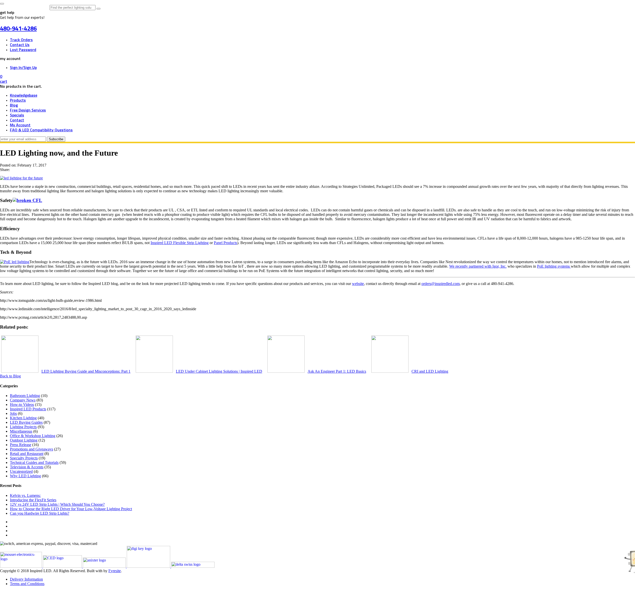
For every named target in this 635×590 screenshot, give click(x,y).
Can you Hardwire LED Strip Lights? (39, 513)
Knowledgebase (23, 95)
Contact (17, 120)
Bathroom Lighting (25, 395)
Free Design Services (28, 110)
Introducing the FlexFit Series (33, 500)
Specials (17, 115)
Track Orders (21, 40)
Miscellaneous (21, 431)
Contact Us (20, 45)
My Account (20, 125)
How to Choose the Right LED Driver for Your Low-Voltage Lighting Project (71, 509)
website (358, 283)
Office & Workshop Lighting (32, 436)
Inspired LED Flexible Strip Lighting (180, 243)
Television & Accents (26, 467)
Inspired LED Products (28, 409)
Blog (14, 105)
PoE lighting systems (554, 266)
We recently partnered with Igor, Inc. (478, 266)
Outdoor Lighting (23, 440)
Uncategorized (21, 471)
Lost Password (23, 50)
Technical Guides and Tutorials (34, 462)
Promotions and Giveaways (31, 449)
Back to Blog (10, 376)
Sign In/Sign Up (23, 68)
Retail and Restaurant (26, 453)
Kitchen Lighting (23, 418)
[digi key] (149, 566)
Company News (22, 400)
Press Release (20, 445)
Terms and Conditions (27, 584)
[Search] (98, 8)
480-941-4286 (18, 29)
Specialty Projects (24, 458)
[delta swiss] (193, 566)
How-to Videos (22, 404)
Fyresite (114, 571)
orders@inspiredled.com (440, 283)
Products (18, 100)
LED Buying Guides (26, 422)
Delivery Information (26, 579)
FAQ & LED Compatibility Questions (41, 130)
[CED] (63, 566)
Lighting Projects (23, 427)
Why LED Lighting (25, 476)
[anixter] (105, 566)
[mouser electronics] (21, 566)
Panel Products (225, 243)
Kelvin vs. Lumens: (25, 495)
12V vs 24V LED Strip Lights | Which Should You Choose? (57, 504)
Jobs (13, 413)
